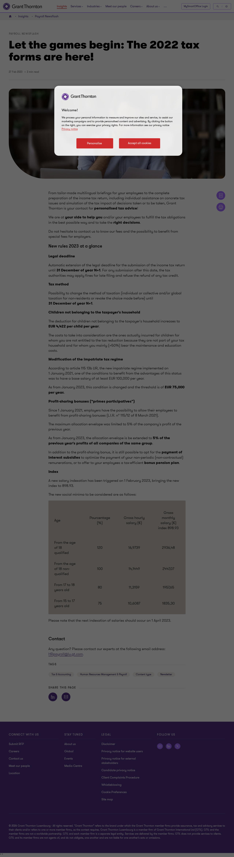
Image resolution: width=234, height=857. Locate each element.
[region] (118, 121)
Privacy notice (70, 129)
